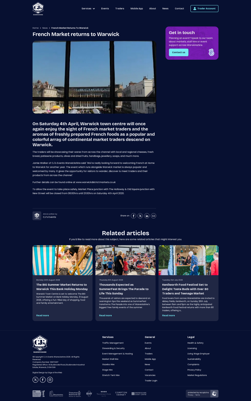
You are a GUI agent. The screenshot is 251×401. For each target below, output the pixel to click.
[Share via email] (153, 215)
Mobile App (137, 8)
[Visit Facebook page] (133, 215)
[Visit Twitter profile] (140, 215)
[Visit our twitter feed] (35, 380)
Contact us (178, 52)
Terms (197, 395)
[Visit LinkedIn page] (146, 215)
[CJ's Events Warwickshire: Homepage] (38, 8)
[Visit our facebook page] (43, 380)
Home (36, 28)
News (165, 8)
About (152, 8)
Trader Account (206, 8)
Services (86, 8)
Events (105, 8)
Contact (179, 8)
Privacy (190, 395)
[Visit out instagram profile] (50, 380)
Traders (119, 8)
